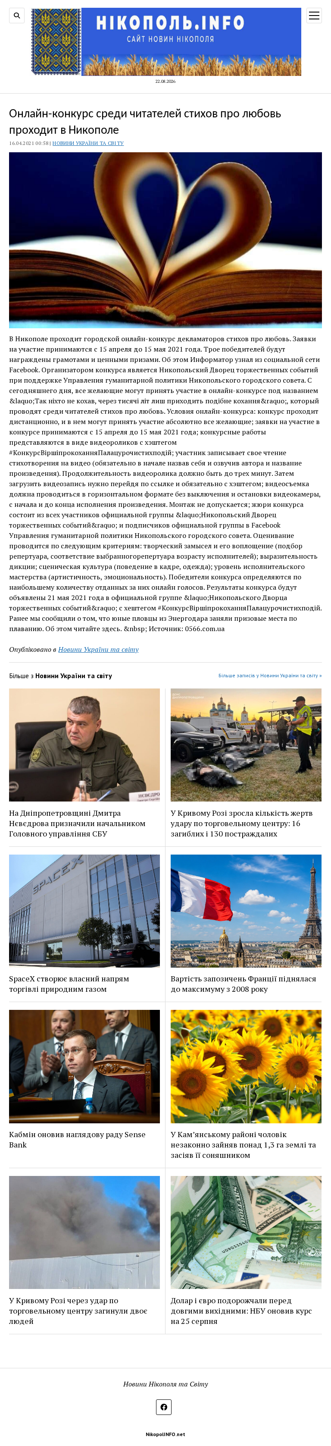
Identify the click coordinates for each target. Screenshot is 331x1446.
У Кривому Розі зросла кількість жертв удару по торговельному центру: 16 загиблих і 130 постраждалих (242, 823)
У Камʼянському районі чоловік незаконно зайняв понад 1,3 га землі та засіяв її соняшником (243, 1144)
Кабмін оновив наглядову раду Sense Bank (77, 1139)
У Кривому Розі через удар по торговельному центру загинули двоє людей (78, 1310)
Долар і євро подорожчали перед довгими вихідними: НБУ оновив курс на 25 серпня (241, 1310)
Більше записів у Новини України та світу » (270, 675)
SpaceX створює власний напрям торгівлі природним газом (69, 983)
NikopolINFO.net (165, 1434)
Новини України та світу (88, 143)
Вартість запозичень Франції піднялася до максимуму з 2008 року (243, 983)
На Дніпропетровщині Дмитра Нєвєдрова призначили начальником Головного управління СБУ (77, 823)
